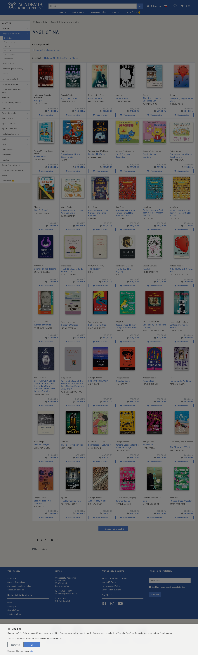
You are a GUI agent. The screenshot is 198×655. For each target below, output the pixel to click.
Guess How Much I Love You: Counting (72, 211)
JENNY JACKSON (177, 450)
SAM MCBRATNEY (177, 160)
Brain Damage (95, 98)
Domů (38, 22)
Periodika (6, 108)
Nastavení (15, 644)
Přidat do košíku (47, 115)
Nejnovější (49, 58)
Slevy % (115, 12)
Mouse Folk (148, 444)
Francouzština (9, 42)
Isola (145, 500)
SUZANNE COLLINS (42, 272)
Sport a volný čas (9, 128)
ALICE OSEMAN (94, 448)
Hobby (5, 74)
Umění (4, 144)
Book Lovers (40, 156)
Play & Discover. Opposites (123, 155)
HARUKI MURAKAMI (150, 384)
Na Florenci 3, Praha (111, 586)
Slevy (4, 175)
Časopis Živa (13, 610)
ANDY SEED (93, 219)
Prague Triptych (42, 444)
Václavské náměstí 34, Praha (114, 578)
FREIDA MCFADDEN (96, 101)
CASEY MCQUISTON (177, 504)
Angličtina (8, 38)
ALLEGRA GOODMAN (151, 504)
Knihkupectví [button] (96, 12)
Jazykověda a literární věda (11, 90)
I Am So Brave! (41, 210)
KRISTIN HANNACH (123, 504)
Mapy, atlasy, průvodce (11, 102)
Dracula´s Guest (123, 381)
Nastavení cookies (15, 589)
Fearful (146, 269)
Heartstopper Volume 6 (99, 444)
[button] (166, 6)
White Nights (121, 98)
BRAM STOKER (121, 384)
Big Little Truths (69, 98)
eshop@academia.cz (67, 593)
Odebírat (155, 594)
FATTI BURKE (120, 218)
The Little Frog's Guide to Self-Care (72, 270)
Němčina (7, 50)
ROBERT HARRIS (40, 103)
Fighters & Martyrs (97, 324)
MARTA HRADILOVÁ (69, 392)
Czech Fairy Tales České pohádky (154, 325)
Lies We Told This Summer (42, 501)
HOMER (64, 160)
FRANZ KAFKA (149, 448)
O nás (9, 602)
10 (52, 540)
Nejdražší (74, 58)
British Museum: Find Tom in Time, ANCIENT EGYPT (180, 213)
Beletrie (5, 28)
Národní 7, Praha (109, 582)
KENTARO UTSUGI (150, 104)
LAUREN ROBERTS (150, 272)
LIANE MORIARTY (68, 101)
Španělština (8, 59)
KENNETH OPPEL (95, 157)
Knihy (45, 22)
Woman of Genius (42, 324)
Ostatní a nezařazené (11, 165)
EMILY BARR (39, 506)
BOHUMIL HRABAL (122, 450)
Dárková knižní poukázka (12, 170)
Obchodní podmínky (16, 582)
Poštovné (11, 578)
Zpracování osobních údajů (19, 586)
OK (32, 644)
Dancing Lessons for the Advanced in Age (127, 446)
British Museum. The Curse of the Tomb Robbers (98, 213)
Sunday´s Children (69, 324)
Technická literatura (10, 134)
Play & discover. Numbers (150, 155)
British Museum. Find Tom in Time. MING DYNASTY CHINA (125, 213)
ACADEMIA (6, 23)
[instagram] (112, 603)
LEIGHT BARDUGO (41, 394)
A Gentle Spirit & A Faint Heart (181, 270)
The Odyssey (94, 268)
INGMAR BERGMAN (68, 328)
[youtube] (120, 603)
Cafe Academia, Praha (111, 589)
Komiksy (5, 160)
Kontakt (58, 570)
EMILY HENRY (39, 159)
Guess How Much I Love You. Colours (181, 155)
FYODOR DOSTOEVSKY (124, 101)
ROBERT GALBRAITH (69, 504)
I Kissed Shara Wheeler (181, 500)
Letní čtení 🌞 (133, 12)
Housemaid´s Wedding (180, 381)
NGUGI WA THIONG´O (96, 328)
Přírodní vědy (7, 118)
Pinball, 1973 (148, 381)
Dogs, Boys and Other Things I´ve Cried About (126, 326)
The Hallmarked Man (71, 500)
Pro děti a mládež (9, 113)
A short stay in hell (97, 500)
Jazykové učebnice (10, 84)
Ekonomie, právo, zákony (12, 68)
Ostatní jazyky (9, 54)
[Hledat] (140, 6)
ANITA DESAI (93, 384)
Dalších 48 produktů (114, 529)
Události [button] (77, 12)
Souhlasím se (169, 587)
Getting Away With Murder (179, 326)
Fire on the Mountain (98, 380)
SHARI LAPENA (176, 331)
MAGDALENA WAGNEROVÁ (153, 330)
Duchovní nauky (8, 63)
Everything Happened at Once (181, 99)
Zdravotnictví (7, 149)
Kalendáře (6, 155)
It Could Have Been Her (72, 444)
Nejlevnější (62, 58)
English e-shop (14, 614)
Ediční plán (12, 606)
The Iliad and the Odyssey (123, 270)
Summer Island (122, 500)
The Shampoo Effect (180, 447)
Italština (7, 46)
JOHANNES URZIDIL (42, 448)
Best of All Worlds (96, 154)
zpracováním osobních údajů (175, 587)
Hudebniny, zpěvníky (10, 79)
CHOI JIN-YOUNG (176, 104)
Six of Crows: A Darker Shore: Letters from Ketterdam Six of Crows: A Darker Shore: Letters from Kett (45, 385)
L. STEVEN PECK (95, 504)
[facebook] (104, 603)
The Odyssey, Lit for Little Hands (70, 155)
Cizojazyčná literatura (11, 33)
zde (31, 651)
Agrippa (38, 100)
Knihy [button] (61, 12)
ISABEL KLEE (120, 331)
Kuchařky (6, 97)
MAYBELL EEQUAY (68, 274)
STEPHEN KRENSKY (42, 213)
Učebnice (6, 139)
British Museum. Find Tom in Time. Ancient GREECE (153, 212)
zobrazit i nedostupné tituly (48, 50)
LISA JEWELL (66, 448)
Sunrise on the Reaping (45, 268)
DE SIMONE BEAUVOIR (43, 328)
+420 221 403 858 (66, 590)
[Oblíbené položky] (175, 6)
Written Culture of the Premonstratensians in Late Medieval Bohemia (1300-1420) (72, 385)
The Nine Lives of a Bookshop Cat (152, 99)
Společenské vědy (10, 123)
